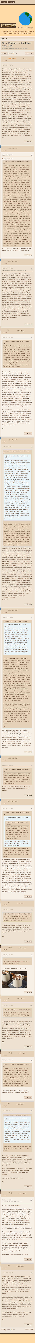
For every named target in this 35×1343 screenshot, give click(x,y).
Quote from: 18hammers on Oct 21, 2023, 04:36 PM (18, 1010)
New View (29, 141)
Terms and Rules (16, 1341)
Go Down (4, 53)
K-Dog (10, 947)
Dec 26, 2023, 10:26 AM (7, 1199)
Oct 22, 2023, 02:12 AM (7, 954)
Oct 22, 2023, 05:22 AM (7, 1005)
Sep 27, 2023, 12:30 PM (7, 765)
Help (11, 1341)
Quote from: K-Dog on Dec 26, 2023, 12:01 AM (16, 1115)
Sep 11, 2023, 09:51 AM (7, 155)
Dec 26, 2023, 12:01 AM (7, 1059)
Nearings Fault (13, 148)
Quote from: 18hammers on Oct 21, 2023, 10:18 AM (18, 914)
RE (9, 330)
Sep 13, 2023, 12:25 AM (7, 337)
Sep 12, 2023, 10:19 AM (7, 268)
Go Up (3, 1329)
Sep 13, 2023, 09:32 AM (7, 617)
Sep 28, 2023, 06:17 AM (7, 808)
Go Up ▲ (23, 1341)
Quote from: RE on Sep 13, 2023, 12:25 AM (16, 621)
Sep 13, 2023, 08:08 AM (7, 446)
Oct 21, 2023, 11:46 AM (7, 909)
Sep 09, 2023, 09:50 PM (7, 65)
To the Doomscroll (25, 28)
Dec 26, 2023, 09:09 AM (7, 1110)
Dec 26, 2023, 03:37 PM (7, 1272)
